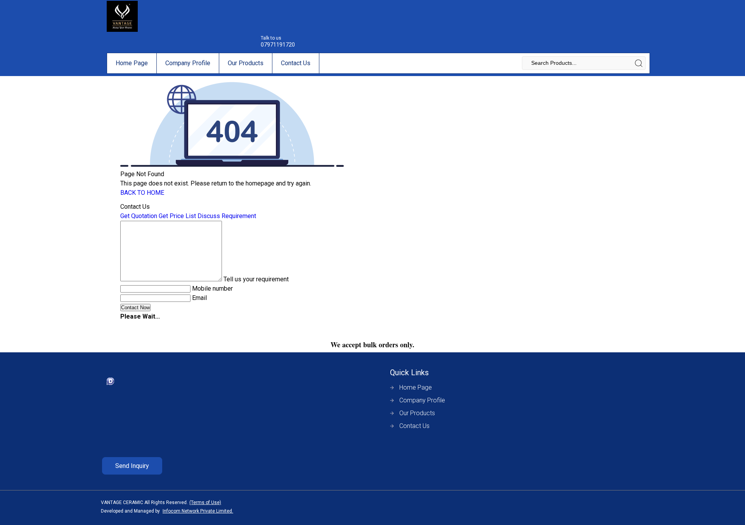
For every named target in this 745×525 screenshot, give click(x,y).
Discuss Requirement (227, 216)
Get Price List (177, 216)
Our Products (245, 63)
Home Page (132, 63)
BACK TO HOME (142, 192)
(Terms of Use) (205, 502)
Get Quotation (138, 216)
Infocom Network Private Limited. (198, 511)
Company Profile (187, 63)
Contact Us (295, 63)
